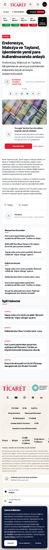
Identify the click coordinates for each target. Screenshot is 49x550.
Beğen (10, 205)
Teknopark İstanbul (32, 413)
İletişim (15, 440)
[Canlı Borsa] (44, 4)
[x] (7, 397)
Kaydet (25, 205)
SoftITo (34, 408)
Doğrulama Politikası (39, 440)
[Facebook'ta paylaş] (16, 93)
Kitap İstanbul (14, 413)
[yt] (16, 397)
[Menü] (5, 4)
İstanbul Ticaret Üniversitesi (24, 428)
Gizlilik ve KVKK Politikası (26, 440)
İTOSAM (32, 418)
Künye (5, 440)
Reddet (38, 543)
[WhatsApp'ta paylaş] (21, 93)
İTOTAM (15, 408)
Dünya (6, 36)
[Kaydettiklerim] (38, 4)
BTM (25, 408)
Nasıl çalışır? (38, 146)
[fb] (33, 397)
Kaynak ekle (18, 146)
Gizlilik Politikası (10, 537)
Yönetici (18, 214)
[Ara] (30, 4)
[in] (41, 397)
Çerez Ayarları (24, 543)
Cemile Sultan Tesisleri (20, 423)
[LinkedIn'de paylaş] (27, 93)
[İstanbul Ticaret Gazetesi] (19, 4)
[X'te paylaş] (10, 93)
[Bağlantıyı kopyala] (38, 93)
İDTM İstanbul (19, 418)
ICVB (36, 423)
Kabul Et (10, 543)
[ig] (24, 397)
